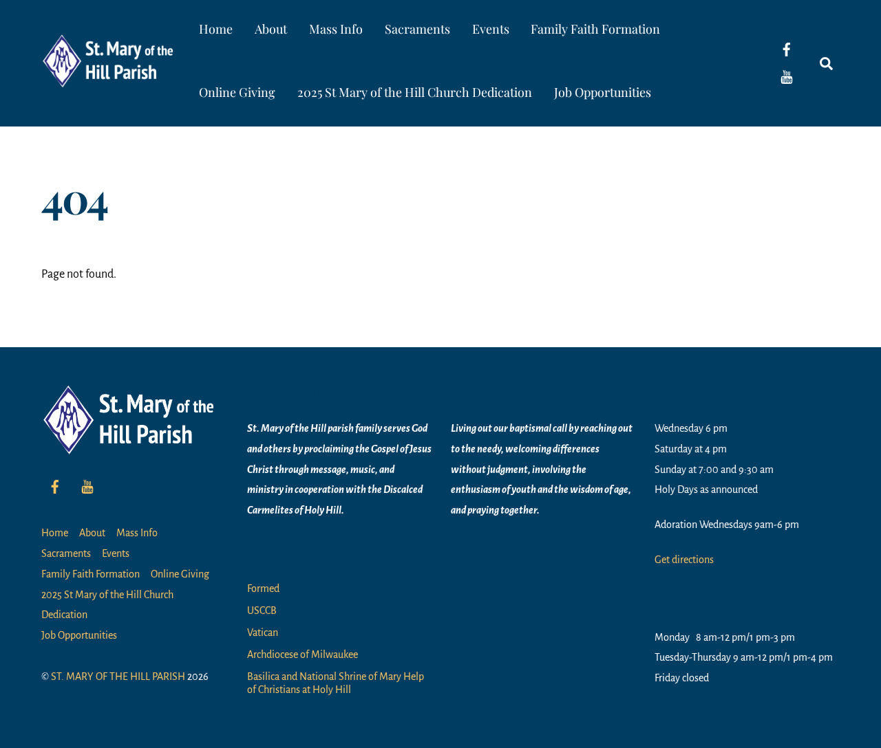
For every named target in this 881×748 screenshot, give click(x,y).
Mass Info (336, 29)
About (271, 29)
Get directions (684, 559)
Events (490, 29)
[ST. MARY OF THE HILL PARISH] (110, 77)
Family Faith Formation (595, 29)
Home (216, 29)
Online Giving (237, 92)
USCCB (262, 610)
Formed (263, 588)
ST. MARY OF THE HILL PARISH (118, 676)
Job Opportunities (602, 92)
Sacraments (417, 29)
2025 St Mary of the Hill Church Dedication (414, 92)
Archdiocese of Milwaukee (302, 654)
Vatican (262, 632)
